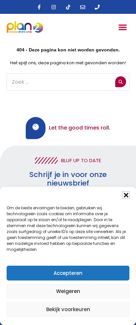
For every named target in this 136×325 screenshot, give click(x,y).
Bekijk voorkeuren (68, 309)
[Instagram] (53, 7)
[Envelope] (82, 7)
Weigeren (68, 291)
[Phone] (97, 7)
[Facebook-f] (39, 7)
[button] (126, 195)
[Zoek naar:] (68, 82)
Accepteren (68, 273)
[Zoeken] (120, 81)
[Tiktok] (68, 7)
